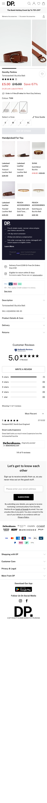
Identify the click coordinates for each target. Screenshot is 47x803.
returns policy (37, 275)
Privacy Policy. (23, 517)
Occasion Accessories (27, 16)
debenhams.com (12, 446)
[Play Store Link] (23, 589)
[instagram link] (20, 600)
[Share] (43, 16)
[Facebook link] (26, 600)
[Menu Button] (3, 3)
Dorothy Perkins (9, 72)
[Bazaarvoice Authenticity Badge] (24, 350)
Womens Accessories (9, 16)
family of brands (21, 509)
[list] (23, 44)
